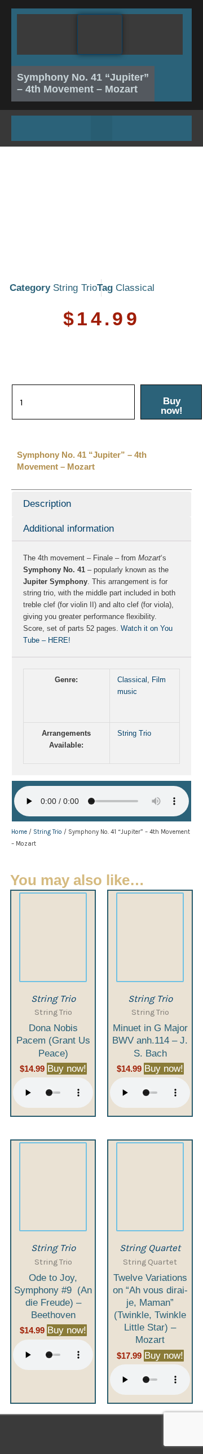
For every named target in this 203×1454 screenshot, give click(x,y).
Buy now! (172, 406)
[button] (101, 128)
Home (19, 832)
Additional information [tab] (68, 528)
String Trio (75, 287)
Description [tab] (47, 503)
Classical (135, 287)
